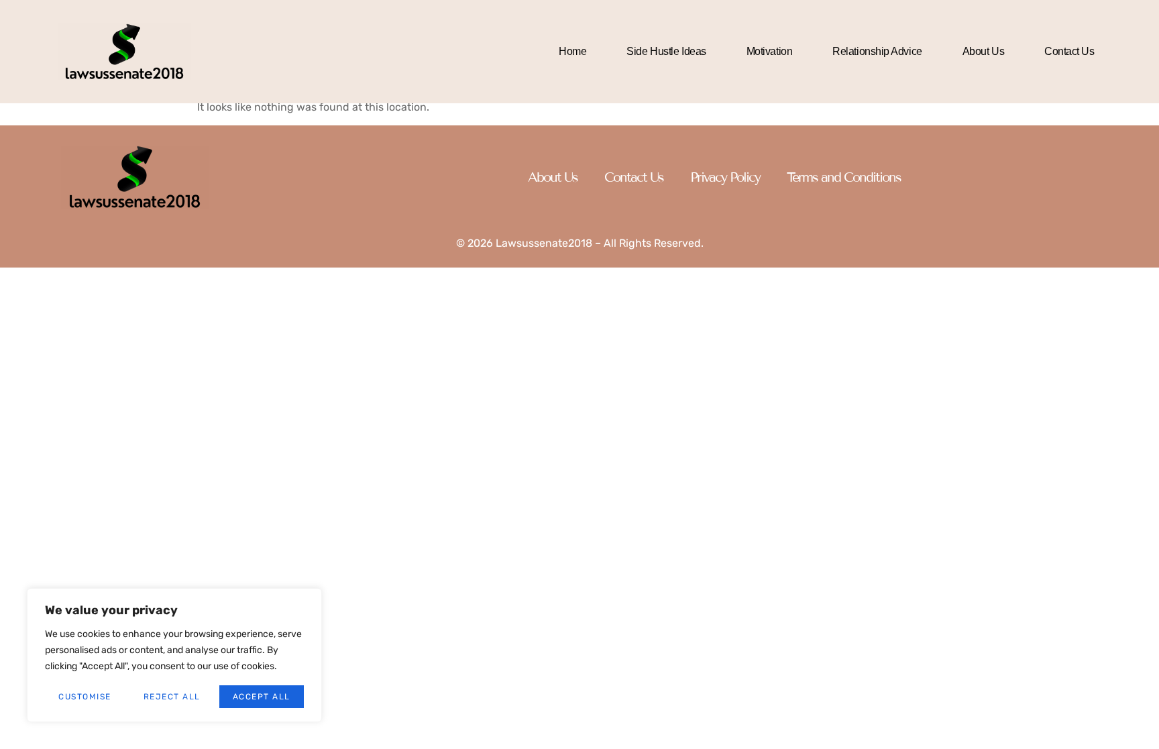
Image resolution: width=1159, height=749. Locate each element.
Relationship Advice (877, 51)
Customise (84, 696)
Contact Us (1069, 51)
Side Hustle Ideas (666, 51)
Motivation (770, 51)
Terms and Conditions (844, 177)
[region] (174, 655)
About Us (983, 51)
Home (572, 51)
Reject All (172, 696)
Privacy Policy (725, 177)
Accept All (261, 696)
